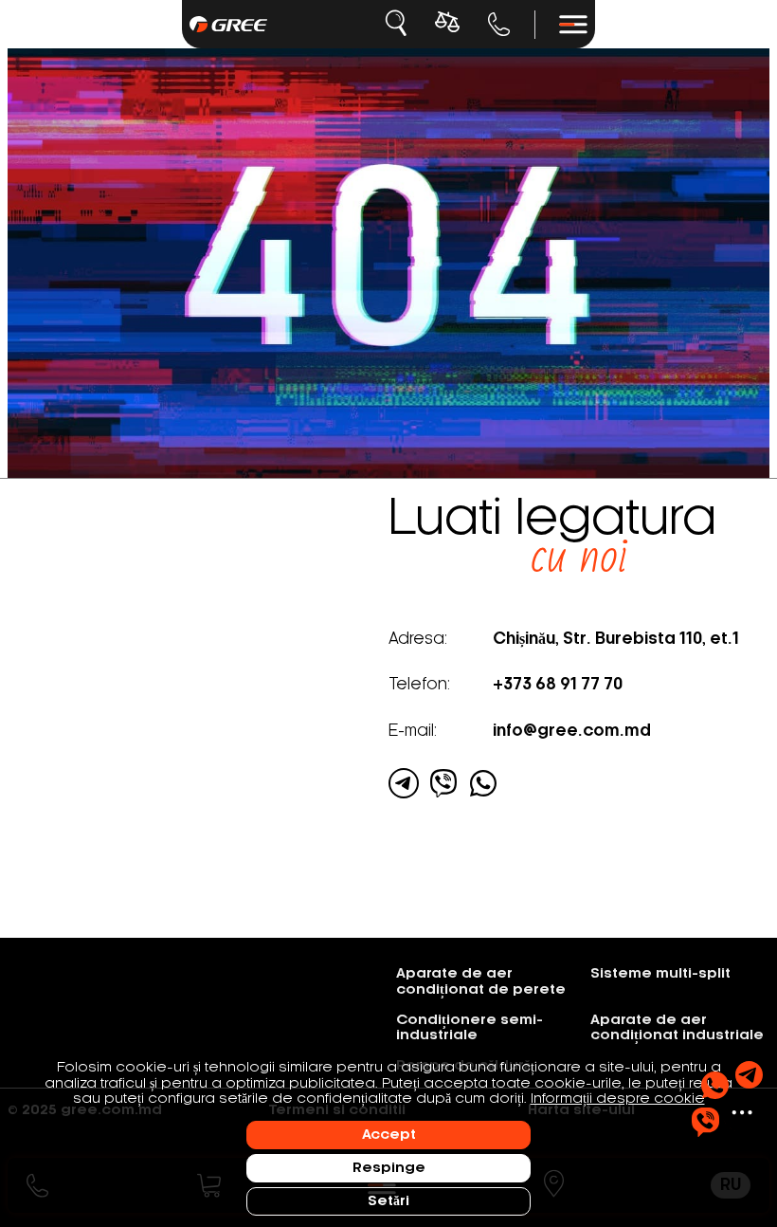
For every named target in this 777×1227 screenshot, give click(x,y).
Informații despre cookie (618, 1099)
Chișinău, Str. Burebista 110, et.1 (616, 639)
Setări (388, 1201)
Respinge (388, 1168)
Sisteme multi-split (660, 973)
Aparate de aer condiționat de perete (481, 981)
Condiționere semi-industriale (469, 1028)
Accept (389, 1135)
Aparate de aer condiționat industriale (677, 1028)
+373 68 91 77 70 (499, 24)
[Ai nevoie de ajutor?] (726, 1099)
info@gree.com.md (572, 731)
